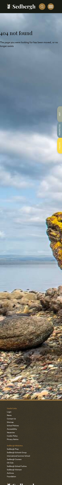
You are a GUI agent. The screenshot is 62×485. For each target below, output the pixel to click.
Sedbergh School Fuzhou (17, 466)
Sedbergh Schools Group (17, 453)
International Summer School (18, 456)
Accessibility (12, 429)
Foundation (11, 477)
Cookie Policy (12, 436)
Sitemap (10, 422)
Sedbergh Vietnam (14, 470)
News (9, 415)
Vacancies (11, 433)
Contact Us (11, 419)
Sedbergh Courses (14, 459)
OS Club (10, 463)
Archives (10, 473)
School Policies (13, 426)
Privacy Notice (12, 439)
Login (9, 412)
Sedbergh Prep (13, 449)
